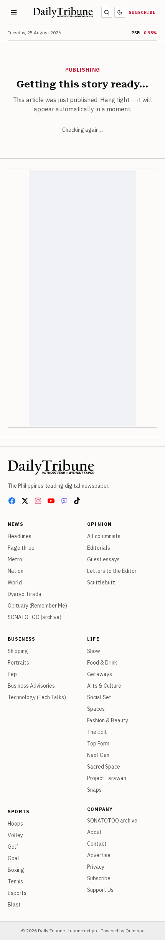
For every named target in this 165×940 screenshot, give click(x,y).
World (15, 582)
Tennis (15, 881)
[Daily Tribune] (51, 467)
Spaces (96, 708)
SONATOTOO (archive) (34, 617)
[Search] (106, 12)
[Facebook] (12, 501)
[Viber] (64, 501)
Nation (15, 570)
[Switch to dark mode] (119, 12)
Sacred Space (103, 766)
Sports (19, 811)
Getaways (99, 674)
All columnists (103, 536)
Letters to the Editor (112, 570)
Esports (17, 893)
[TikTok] (77, 501)
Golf (13, 846)
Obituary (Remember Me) (37, 605)
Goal (13, 858)
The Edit (97, 731)
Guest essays (103, 559)
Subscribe (142, 12)
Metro (15, 559)
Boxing (16, 869)
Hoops (15, 823)
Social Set (99, 697)
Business (22, 639)
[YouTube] (51, 501)
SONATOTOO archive (112, 820)
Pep (12, 674)
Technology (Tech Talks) (37, 697)
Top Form (98, 743)
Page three (21, 547)
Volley (15, 835)
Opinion (99, 524)
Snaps (94, 789)
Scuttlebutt (101, 582)
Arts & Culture (104, 685)
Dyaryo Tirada (24, 594)
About (94, 832)
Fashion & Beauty (107, 720)
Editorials (98, 547)
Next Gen (98, 755)
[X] (25, 501)
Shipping (18, 651)
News (15, 524)
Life (93, 639)
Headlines (19, 536)
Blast (14, 904)
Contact (97, 843)
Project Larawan (106, 778)
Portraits (18, 662)
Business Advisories (31, 685)
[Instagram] (38, 501)
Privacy (95, 866)
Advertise (99, 855)
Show (93, 651)
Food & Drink (102, 662)
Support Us (100, 889)
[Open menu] (14, 12)
